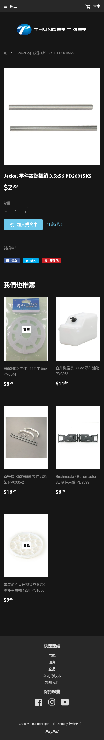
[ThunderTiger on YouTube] (65, 703)
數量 (7, 202)
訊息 (52, 661)
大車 (96, 5)
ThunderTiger (39, 723)
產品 (52, 668)
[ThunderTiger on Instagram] (51, 703)
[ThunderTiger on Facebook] (38, 703)
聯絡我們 (52, 682)
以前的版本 (52, 675)
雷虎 (52, 655)
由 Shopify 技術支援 (67, 723)
